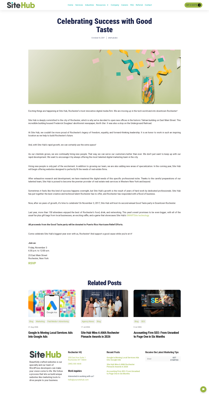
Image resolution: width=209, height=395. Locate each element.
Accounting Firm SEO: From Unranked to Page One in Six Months (123, 372)
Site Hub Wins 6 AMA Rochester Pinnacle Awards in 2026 (121, 365)
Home (70, 5)
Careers (124, 5)
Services (79, 5)
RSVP (32, 263)
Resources (101, 5)
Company (115, 5)
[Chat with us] (203, 389)
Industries (89, 5)
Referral (139, 5)
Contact (148, 5)
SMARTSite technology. (138, 215)
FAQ (132, 5)
